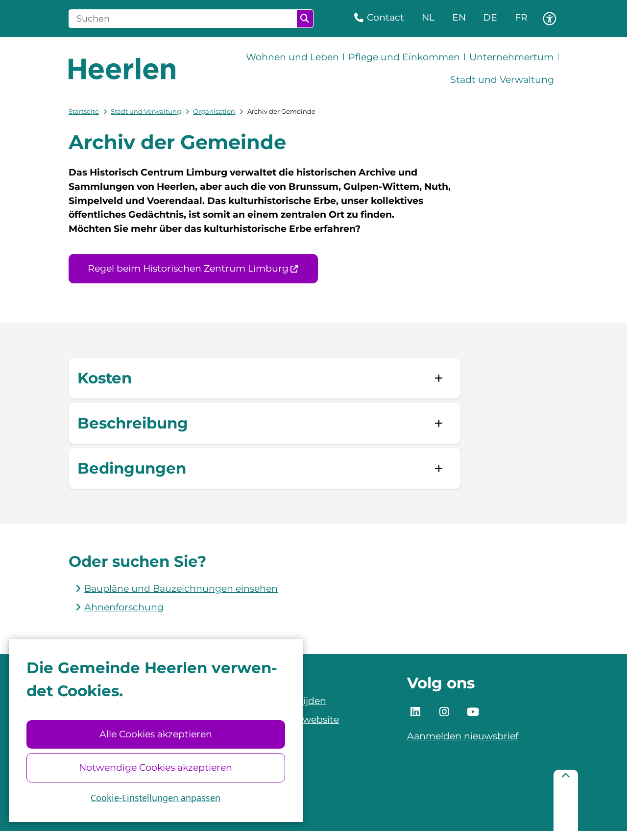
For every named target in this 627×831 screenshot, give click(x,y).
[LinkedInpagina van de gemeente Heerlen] (416, 712)
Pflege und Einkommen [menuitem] (404, 57)
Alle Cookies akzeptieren (155, 734)
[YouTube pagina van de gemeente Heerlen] (473, 712)
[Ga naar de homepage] (122, 68)
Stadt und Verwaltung (146, 111)
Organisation (214, 111)
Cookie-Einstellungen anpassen (155, 798)
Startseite (84, 111)
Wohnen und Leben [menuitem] (292, 57)
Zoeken (305, 18)
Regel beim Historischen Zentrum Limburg (188, 268)
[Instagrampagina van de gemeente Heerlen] (444, 712)
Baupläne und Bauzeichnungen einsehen (181, 588)
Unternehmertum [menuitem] (511, 57)
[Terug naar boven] (566, 800)
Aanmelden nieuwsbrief (462, 736)
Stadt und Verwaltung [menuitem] (502, 79)
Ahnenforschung (124, 607)
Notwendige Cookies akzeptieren (155, 767)
